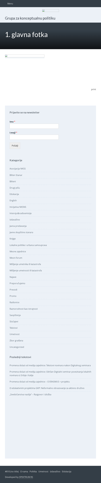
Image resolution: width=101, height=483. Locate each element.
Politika (33, 471)
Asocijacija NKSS (18, 168)
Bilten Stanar (16, 175)
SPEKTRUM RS (26, 477)
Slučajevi (14, 321)
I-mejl (13, 132)
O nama (24, 471)
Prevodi (13, 289)
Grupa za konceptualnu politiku (30, 18)
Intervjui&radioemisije (21, 213)
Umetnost (15, 334)
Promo (13, 296)
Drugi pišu (15, 187)
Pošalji (15, 145)
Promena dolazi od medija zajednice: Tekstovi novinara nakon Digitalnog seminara (50, 365)
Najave (13, 277)
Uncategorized (17, 347)
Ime (12, 121)
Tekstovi (13, 327)
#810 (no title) (12, 471)
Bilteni (13, 181)
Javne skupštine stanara (21, 232)
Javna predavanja (18, 226)
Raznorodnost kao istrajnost (24, 308)
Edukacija (14, 194)
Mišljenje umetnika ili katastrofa (25, 264)
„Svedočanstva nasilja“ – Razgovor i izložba (30, 394)
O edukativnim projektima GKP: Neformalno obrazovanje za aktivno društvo (47, 388)
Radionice (14, 302)
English (13, 200)
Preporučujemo (17, 283)
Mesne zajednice (18, 251)
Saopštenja (15, 315)
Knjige (13, 238)
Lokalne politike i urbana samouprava (28, 245)
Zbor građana (16, 340)
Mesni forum (16, 257)
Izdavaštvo (15, 219)
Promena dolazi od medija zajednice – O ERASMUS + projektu (40, 381)
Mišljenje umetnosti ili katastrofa (26, 270)
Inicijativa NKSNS (18, 206)
